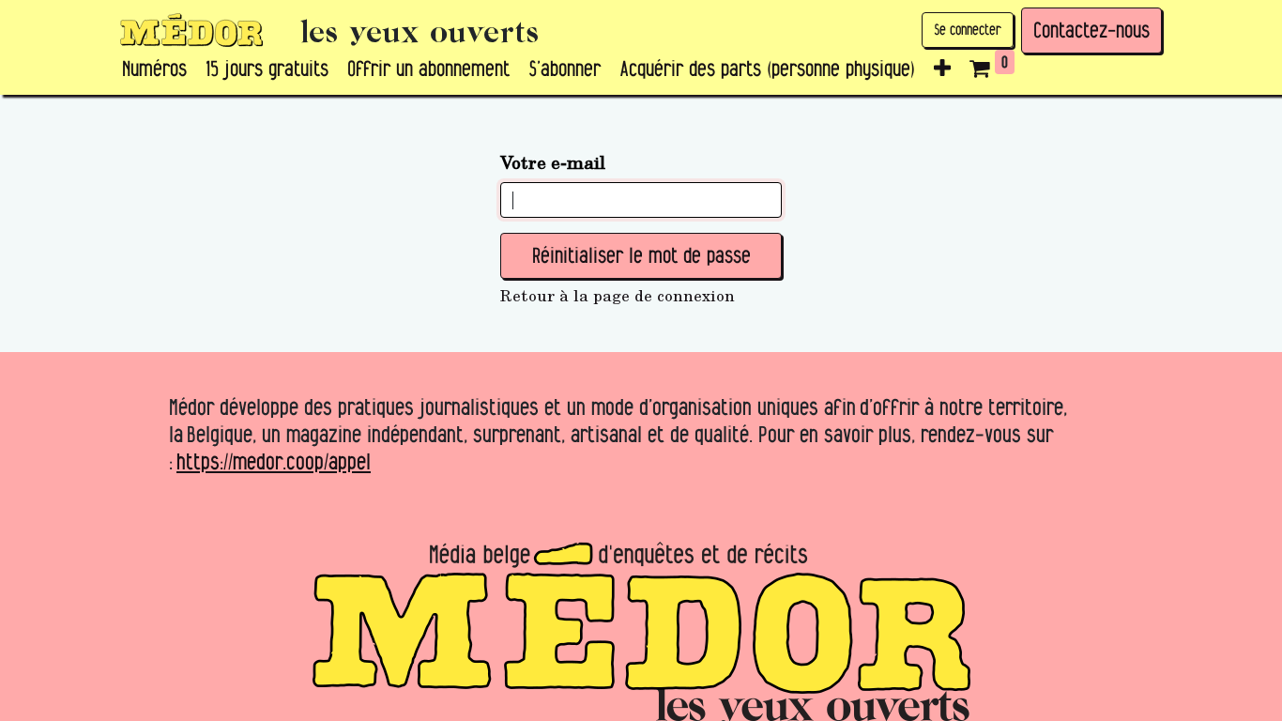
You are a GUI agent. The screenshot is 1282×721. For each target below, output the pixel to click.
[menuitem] (154, 69)
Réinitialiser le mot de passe (641, 255)
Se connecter (967, 29)
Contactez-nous (1091, 30)
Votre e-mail (552, 161)
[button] (942, 69)
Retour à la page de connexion (617, 295)
